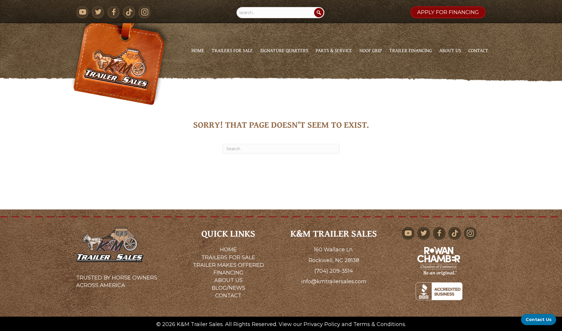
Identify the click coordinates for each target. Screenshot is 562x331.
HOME (228, 249)
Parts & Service (334, 50)
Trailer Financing (410, 50)
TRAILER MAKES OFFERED (228, 265)
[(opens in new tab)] (439, 260)
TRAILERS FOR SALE (228, 257)
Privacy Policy (322, 324)
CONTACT (228, 295)
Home (197, 50)
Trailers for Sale (232, 50)
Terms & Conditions (379, 324)
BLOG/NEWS (228, 288)
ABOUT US (228, 280)
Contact (478, 50)
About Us (450, 50)
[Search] (318, 12)
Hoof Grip (370, 50)
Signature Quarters (284, 50)
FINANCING (228, 272)
